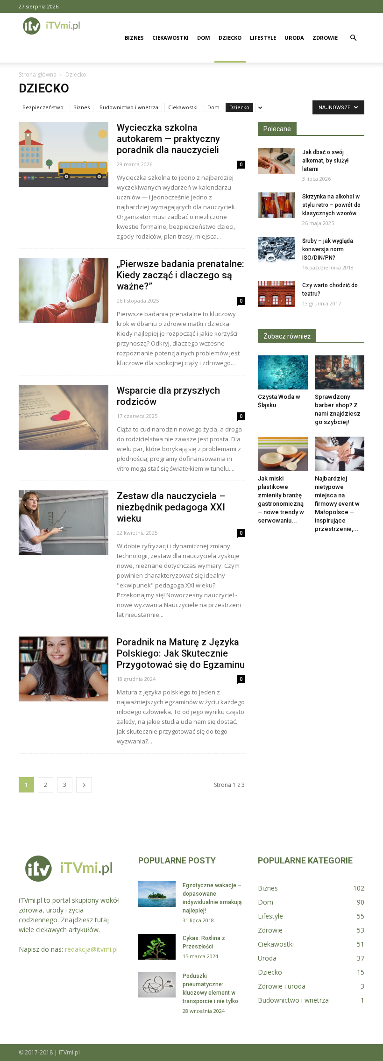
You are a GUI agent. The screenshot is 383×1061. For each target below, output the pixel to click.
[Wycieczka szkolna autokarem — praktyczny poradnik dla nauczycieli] (63, 154)
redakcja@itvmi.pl (91, 949)
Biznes (134, 37)
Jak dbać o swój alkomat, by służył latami (325, 160)
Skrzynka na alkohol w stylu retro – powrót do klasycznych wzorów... (331, 205)
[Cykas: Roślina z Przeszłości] (157, 947)
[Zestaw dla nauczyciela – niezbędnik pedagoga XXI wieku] (63, 522)
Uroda (294, 37)
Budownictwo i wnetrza (128, 107)
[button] (353, 38)
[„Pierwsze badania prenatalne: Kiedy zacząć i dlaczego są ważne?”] (63, 290)
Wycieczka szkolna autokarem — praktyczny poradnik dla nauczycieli (168, 139)
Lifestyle (263, 37)
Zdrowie (325, 37)
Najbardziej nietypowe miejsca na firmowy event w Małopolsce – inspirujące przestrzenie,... (337, 503)
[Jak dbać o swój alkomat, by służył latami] (276, 161)
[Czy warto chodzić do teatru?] (276, 294)
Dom (203, 37)
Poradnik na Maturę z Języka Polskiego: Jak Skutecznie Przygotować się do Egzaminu (181, 653)
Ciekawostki (170, 37)
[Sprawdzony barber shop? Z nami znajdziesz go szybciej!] (340, 372)
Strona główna (38, 74)
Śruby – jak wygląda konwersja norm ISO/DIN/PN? (327, 249)
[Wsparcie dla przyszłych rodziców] (63, 417)
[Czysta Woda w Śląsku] (283, 372)
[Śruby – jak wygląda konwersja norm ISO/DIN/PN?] (276, 249)
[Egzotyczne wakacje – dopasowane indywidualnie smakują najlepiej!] (157, 894)
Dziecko (230, 37)
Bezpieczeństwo (43, 107)
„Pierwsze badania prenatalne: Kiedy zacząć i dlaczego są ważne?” (180, 275)
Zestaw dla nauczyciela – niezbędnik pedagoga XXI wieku (171, 507)
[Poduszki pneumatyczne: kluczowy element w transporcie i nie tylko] (157, 984)
